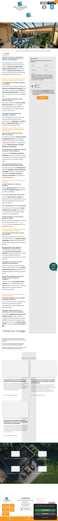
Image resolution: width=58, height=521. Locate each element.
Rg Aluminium (5, 510)
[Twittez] (19, 331)
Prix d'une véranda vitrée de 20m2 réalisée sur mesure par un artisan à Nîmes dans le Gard (13, 344)
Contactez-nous (29, 518)
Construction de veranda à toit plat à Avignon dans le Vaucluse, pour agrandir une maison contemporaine (16, 422)
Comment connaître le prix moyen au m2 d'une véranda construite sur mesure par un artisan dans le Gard (14, 340)
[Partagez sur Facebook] (17, 331)
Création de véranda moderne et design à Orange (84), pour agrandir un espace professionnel (43, 381)
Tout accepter (45, 510)
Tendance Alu (5, 514)
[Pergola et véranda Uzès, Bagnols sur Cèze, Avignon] (20, 5)
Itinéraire (9, 518)
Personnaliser (45, 517)
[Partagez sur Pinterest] (21, 331)
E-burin (12, 506)
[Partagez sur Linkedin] (24, 331)
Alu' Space (12, 510)
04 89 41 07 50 (25, 506)
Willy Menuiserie (6, 506)
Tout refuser (45, 513)
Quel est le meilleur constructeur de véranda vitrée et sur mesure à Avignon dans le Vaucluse (14, 348)
